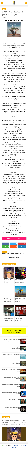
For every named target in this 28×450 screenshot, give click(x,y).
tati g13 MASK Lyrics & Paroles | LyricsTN (8, 281)
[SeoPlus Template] (3, 446)
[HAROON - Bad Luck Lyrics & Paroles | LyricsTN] (20, 273)
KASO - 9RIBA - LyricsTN (14, 399)
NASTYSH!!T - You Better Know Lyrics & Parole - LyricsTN (8, 318)
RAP (4, 9)
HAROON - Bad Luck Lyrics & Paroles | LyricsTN (20, 281)
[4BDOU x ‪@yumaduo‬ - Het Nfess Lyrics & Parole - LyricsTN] (9, 291)
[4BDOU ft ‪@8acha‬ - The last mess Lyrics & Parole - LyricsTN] (20, 310)
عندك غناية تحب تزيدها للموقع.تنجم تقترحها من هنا (14, 331)
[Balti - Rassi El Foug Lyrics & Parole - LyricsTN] (20, 291)
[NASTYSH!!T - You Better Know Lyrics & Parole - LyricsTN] (9, 310)
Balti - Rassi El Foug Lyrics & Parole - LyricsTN (20, 299)
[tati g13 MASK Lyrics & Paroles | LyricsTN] (9, 273)
